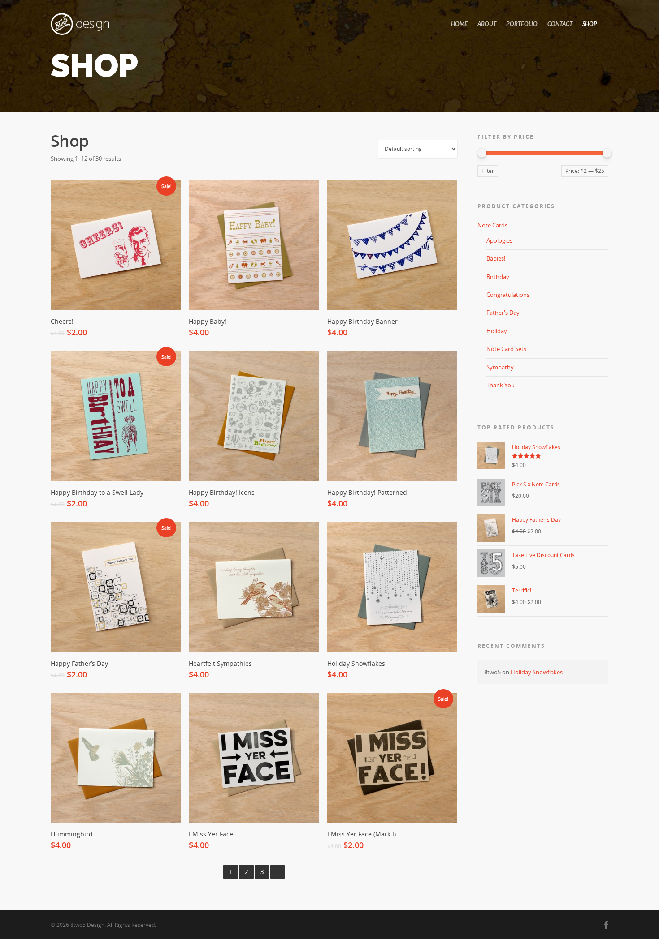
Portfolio (522, 23)
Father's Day (503, 313)
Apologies (499, 240)
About (486, 23)
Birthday (497, 277)
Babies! (495, 258)
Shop (589, 23)
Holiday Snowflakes (537, 672)
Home (459, 23)
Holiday (496, 331)
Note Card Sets (506, 349)
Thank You (500, 385)
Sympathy (500, 367)
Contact (559, 23)
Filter (487, 171)
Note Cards (492, 225)
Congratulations (507, 295)
